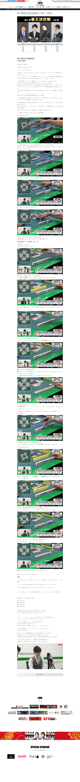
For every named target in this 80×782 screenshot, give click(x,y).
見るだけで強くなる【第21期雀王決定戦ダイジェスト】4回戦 (30, 95)
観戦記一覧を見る (40, 724)
